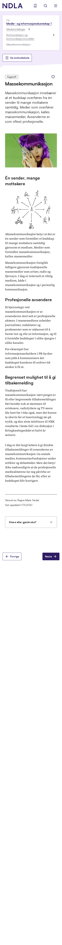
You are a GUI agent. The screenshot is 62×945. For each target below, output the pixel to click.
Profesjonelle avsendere (28, 299)
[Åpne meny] (55, 6)
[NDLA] (13, 5)
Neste (48, 556)
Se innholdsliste (19, 57)
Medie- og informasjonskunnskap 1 (29, 23)
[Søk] (45, 6)
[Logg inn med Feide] (35, 6)
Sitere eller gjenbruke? (22, 522)
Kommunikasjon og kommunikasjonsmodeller (20, 36)
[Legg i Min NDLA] (53, 77)
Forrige (14, 556)
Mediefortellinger (15, 29)
